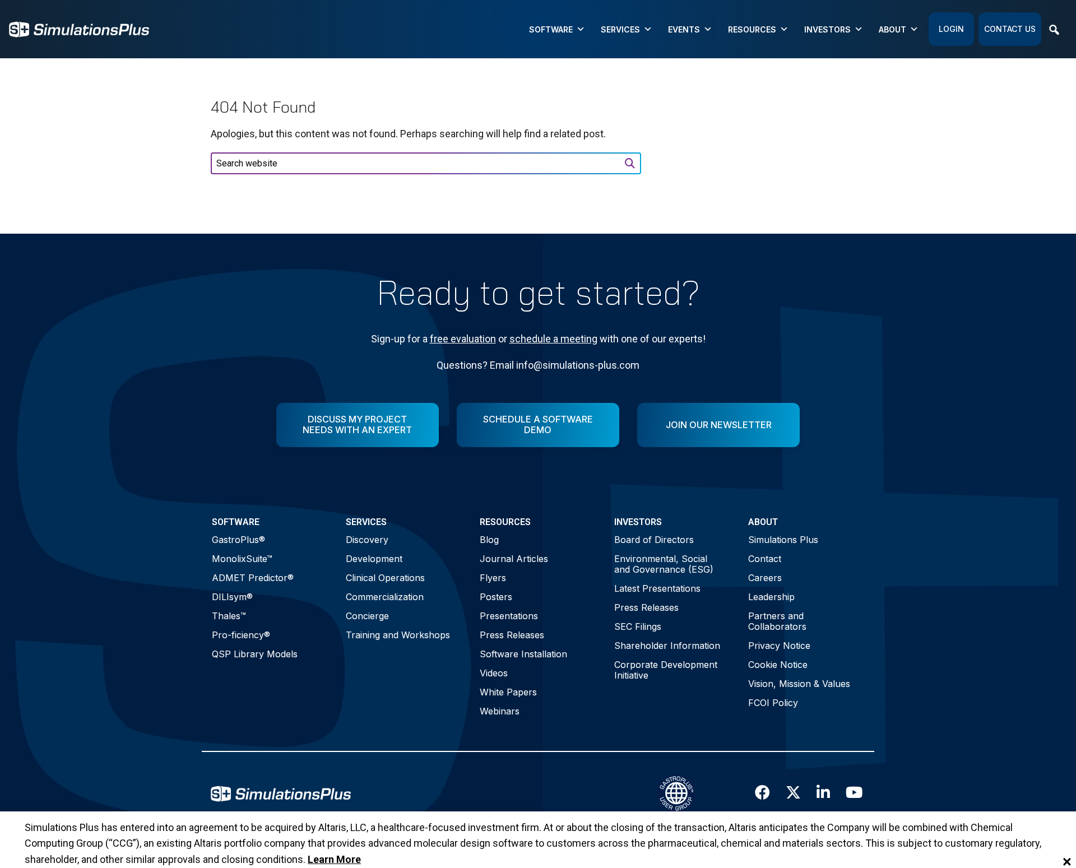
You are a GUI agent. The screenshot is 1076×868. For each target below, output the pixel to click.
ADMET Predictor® (253, 577)
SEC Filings (637, 626)
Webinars (500, 711)
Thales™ (229, 615)
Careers (765, 577)
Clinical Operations (385, 577)
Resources (752, 29)
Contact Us (1010, 29)
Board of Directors (654, 539)
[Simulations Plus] (79, 28)
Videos (494, 673)
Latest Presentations (657, 588)
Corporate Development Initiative (665, 670)
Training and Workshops (398, 634)
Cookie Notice (778, 664)
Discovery (367, 539)
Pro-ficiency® (241, 634)
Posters (496, 596)
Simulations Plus (783, 539)
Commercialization (385, 596)
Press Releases (512, 634)
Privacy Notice (779, 645)
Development (374, 558)
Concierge (367, 615)
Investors (827, 29)
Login (951, 29)
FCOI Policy (773, 702)
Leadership (771, 596)
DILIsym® (232, 596)
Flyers (493, 577)
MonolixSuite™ (242, 558)
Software (551, 29)
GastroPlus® (238, 539)
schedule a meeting (553, 339)
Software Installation (523, 654)
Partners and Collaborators (777, 621)
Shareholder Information (667, 645)
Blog (489, 539)
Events (684, 29)
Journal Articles (514, 558)
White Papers (508, 692)
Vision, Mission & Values (799, 683)
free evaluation (463, 339)
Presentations (509, 615)
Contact (764, 558)
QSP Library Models (255, 654)
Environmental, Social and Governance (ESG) (663, 564)
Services (620, 29)
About (892, 29)
